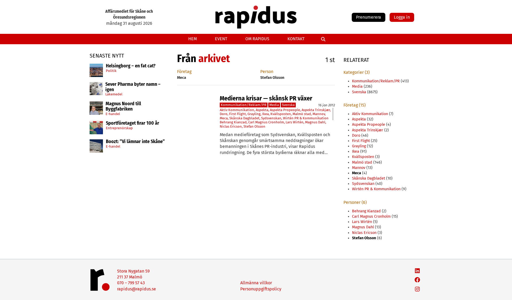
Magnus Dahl (315, 122)
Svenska (288, 105)
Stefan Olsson (254, 126)
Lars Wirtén (294, 122)
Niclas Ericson (231, 126)
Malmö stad (302, 114)
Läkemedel (113, 94)
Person (266, 71)
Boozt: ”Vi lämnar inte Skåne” (135, 141)
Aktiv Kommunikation (237, 110)
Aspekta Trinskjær (316, 110)
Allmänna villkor (256, 282)
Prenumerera (368, 17)
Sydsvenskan (271, 118)
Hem (192, 38)
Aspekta (262, 110)
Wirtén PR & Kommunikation (306, 118)
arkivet (214, 58)
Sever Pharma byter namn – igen (133, 87)
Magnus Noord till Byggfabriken (123, 106)
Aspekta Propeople (285, 110)
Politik (111, 71)
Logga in (402, 17)
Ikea (265, 114)
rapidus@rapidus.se (136, 288)
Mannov (319, 114)
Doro (223, 114)
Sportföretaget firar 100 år (132, 123)
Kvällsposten (280, 114)
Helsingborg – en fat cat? (130, 66)
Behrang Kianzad (233, 122)
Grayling (254, 114)
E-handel (113, 114)
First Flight (237, 114)
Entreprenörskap (119, 128)
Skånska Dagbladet (244, 118)
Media (274, 105)
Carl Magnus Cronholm (266, 122)
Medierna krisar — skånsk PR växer (266, 98)
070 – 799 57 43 (131, 282)
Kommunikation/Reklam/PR (243, 105)
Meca (224, 118)
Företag (184, 71)
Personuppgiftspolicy (260, 288)
